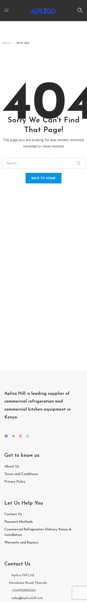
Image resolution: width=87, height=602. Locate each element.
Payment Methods (18, 522)
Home (6, 43)
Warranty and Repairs (21, 542)
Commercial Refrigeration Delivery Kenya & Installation (37, 532)
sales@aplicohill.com (27, 598)
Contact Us (13, 514)
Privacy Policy (14, 481)
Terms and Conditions (21, 474)
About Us (11, 466)
